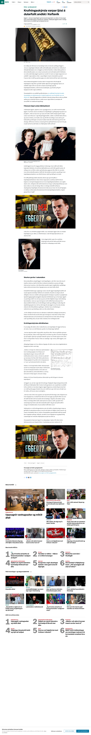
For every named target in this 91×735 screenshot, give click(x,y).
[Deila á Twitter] (64, 7)
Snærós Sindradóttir (28, 23)
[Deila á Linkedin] (66, 7)
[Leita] (88, 2)
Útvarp (19, 2)
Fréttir (13, 2)
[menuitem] (15, 2)
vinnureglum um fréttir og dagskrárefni (47, 473)
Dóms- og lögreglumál (30, 7)
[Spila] (45, 212)
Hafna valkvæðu (69, 731)
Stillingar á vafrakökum (56, 731)
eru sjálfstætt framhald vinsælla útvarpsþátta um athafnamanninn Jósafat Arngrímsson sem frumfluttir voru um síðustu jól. (44, 95)
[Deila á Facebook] (63, 7)
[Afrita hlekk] (61, 7)
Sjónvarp (26, 2)
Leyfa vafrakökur (83, 731)
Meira (32, 2)
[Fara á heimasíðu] (5, 2)
